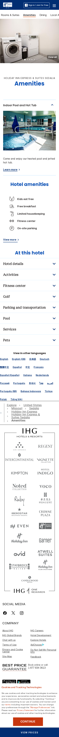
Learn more (10, 169)
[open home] (2, 413)
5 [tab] (34, 59)
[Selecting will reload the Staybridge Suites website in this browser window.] (19, 566)
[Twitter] (13, 613)
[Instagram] (22, 613)
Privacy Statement (25, 710)
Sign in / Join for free (38, 5)
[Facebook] (5, 613)
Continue (27, 721)
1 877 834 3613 (37, 667)
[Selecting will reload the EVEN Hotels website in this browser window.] (19, 526)
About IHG (7, 630)
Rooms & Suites (10, 15)
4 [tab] (32, 59)
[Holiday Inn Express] (7, 5)
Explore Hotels (38, 640)
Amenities (29, 15)
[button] (54, 5)
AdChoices (36, 644)
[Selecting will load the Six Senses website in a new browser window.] (19, 445)
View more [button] (9, 239)
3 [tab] (29, 59)
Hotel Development (41, 635)
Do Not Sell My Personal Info (43, 650)
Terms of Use (9, 644)
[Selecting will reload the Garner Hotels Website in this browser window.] (45, 539)
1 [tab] (25, 59)
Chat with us (9, 640)
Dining (43, 15)
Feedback (36, 656)
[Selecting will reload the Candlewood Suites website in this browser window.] (30, 579)
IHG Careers (37, 630)
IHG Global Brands (12, 635)
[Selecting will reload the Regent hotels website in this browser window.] (45, 445)
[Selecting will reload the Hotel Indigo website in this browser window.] (45, 472)
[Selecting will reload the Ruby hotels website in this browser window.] (19, 499)
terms (8, 704)
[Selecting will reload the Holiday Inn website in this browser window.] (19, 539)
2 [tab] (27, 59)
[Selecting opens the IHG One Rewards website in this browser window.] (29, 591)
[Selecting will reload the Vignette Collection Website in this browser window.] (45, 459)
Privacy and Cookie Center (12, 650)
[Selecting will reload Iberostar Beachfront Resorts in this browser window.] (19, 512)
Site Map (7, 656)
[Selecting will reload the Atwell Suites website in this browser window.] (45, 553)
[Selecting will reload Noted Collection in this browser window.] (19, 485)
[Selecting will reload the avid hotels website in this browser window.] (19, 553)
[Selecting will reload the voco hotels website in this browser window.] (45, 485)
